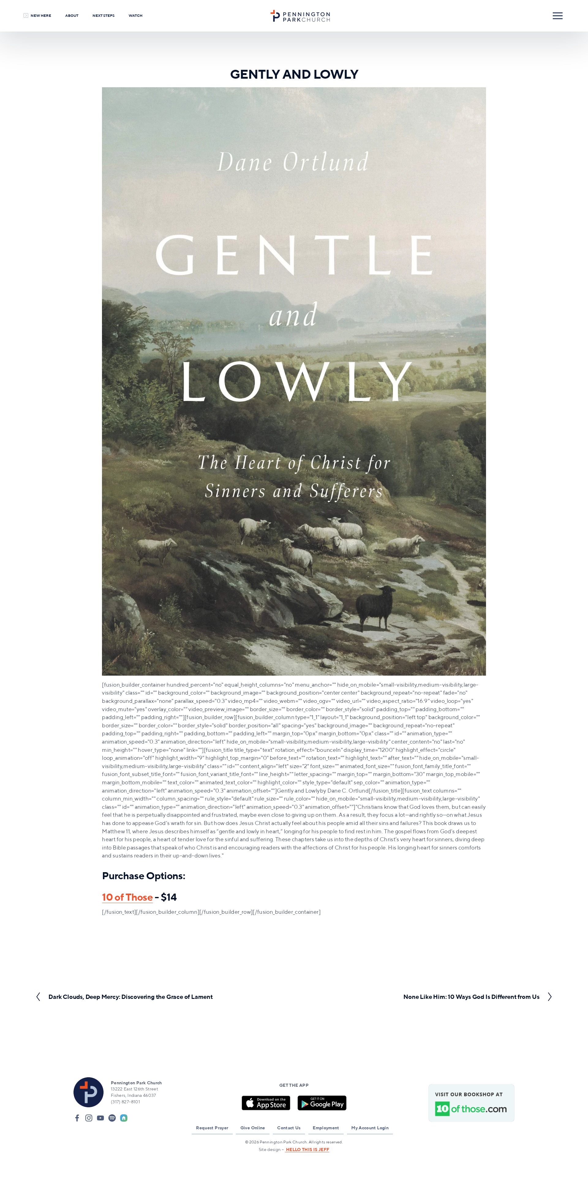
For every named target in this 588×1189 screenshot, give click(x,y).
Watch (135, 15)
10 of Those (127, 897)
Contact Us (289, 1127)
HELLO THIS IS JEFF (307, 1149)
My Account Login (370, 1127)
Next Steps (103, 15)
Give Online (252, 1127)
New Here (41, 15)
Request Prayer (212, 1127)
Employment (326, 1127)
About (71, 15)
